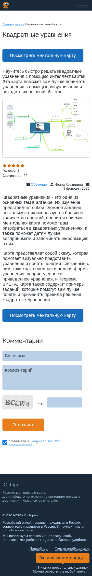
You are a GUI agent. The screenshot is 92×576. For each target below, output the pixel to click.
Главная (7, 24)
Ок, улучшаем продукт (63, 557)
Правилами (37, 440)
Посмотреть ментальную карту (43, 55)
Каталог (19, 24)
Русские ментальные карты (24, 492)
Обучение (39, 184)
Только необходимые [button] (72, 548)
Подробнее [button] (38, 548)
